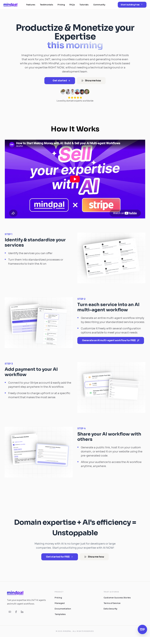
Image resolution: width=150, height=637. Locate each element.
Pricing (61, 4)
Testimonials (46, 4)
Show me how (93, 80)
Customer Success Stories (117, 597)
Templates (60, 614)
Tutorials (83, 4)
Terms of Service (112, 603)
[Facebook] (16, 612)
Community (99, 4)
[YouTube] (10, 612)
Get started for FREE (58, 556)
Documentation (63, 608)
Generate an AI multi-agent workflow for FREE (109, 340)
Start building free (130, 4)
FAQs (72, 4)
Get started (60, 80)
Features (30, 4)
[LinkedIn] (22, 612)
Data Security (110, 608)
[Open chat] (142, 629)
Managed (59, 603)
